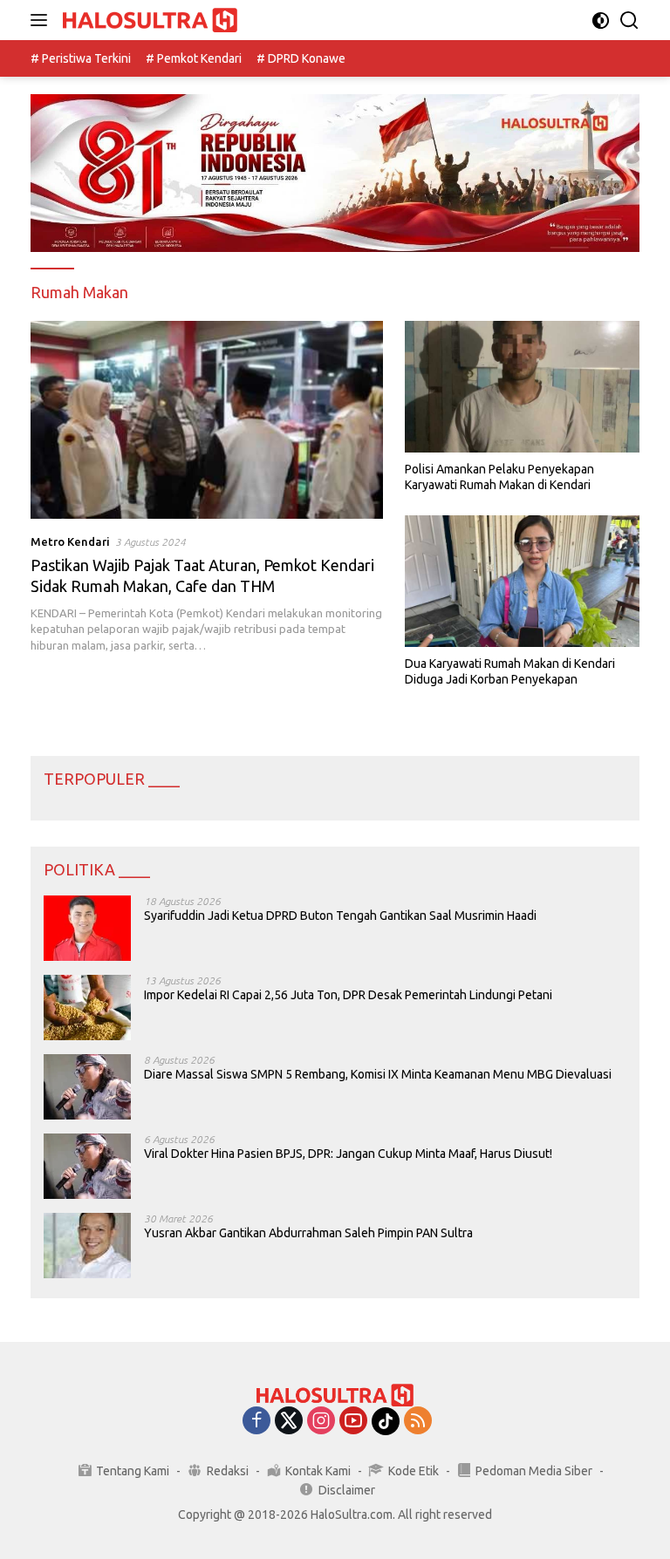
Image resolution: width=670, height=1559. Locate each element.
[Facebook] (256, 1421)
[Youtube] (353, 1421)
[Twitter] (289, 1421)
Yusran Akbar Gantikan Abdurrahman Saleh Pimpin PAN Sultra (308, 1233)
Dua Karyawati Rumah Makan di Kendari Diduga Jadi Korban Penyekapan (510, 671)
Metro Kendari (70, 541)
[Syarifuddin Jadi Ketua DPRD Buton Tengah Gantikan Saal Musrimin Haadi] (87, 928)
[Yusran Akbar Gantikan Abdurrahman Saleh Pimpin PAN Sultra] (87, 1245)
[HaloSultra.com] (147, 20)
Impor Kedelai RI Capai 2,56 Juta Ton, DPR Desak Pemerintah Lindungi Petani (348, 995)
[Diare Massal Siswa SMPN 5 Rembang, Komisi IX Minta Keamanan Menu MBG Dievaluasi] (87, 1087)
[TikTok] (386, 1421)
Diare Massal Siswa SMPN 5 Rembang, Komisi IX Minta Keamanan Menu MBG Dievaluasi (378, 1074)
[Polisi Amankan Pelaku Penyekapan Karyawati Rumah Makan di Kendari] (522, 387)
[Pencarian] (629, 20)
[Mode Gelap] (601, 20)
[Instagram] (321, 1421)
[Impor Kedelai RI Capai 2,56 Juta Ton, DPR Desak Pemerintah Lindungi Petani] (87, 1007)
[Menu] (42, 20)
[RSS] (418, 1421)
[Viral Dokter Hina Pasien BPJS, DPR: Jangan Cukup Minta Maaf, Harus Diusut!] (87, 1166)
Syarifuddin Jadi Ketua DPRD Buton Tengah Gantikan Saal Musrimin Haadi (340, 915)
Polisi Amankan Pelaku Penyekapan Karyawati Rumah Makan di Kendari (499, 477)
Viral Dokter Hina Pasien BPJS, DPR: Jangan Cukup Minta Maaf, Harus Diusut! (348, 1154)
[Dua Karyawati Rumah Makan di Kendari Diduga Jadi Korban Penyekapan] (522, 581)
